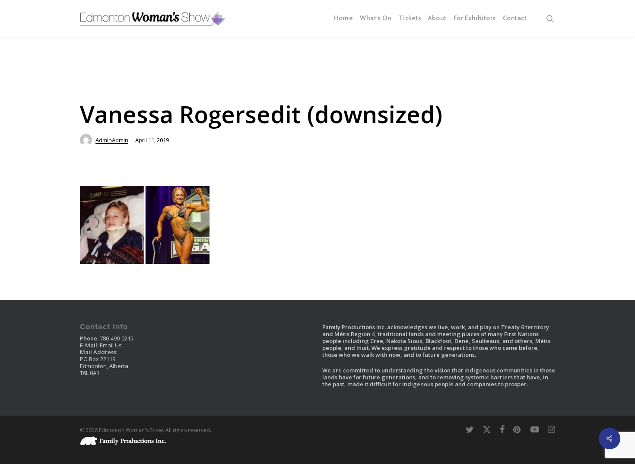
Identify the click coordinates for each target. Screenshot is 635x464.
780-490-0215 (116, 338)
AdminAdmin (111, 140)
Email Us (111, 345)
